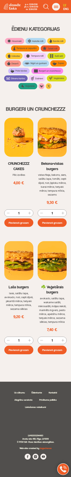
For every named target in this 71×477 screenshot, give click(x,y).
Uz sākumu (19, 392)
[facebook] (28, 458)
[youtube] (43, 458)
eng (66, 9)
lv (64, 5)
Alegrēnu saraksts (23, 399)
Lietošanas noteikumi (35, 407)
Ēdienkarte (37, 392)
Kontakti (53, 392)
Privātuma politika (48, 399)
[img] (56, 7)
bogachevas (46, 448)
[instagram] (35, 458)
